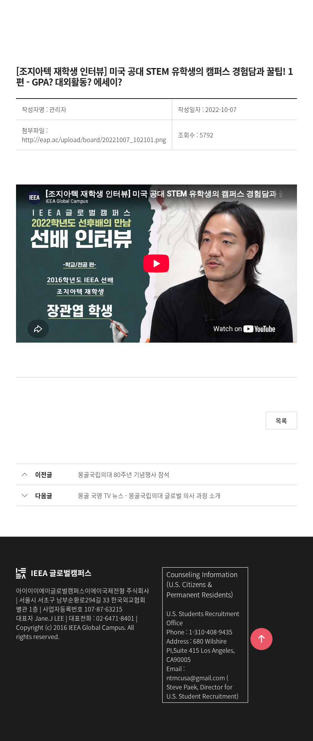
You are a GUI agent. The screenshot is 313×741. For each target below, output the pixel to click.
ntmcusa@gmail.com (195, 677)
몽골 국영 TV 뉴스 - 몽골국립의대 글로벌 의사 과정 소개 (149, 495)
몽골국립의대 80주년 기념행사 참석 (123, 474)
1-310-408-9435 (210, 631)
